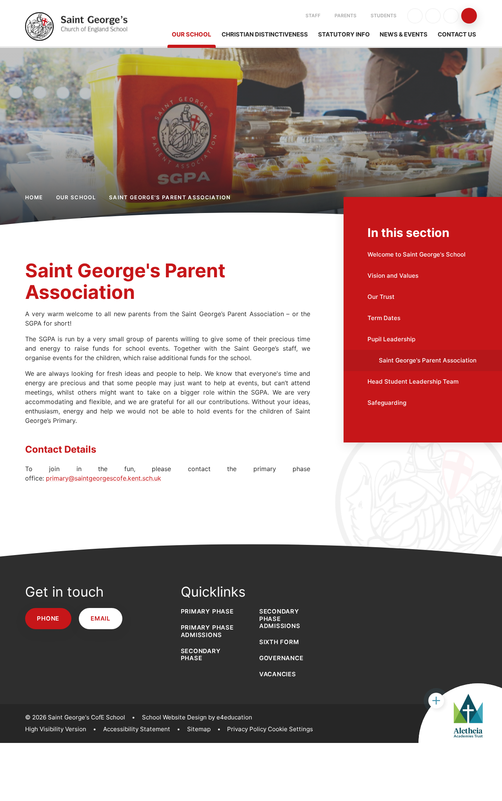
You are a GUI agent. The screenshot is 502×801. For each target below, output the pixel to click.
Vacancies (277, 674)
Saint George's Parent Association (170, 197)
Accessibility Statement (136, 729)
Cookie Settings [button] (290, 729)
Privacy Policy (246, 729)
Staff (313, 15)
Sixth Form (279, 642)
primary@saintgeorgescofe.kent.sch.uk (103, 478)
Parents (345, 15)
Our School (76, 197)
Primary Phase (207, 611)
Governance (281, 658)
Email (101, 618)
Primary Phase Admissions (207, 631)
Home (34, 197)
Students (384, 15)
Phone (48, 618)
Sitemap (199, 729)
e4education (234, 717)
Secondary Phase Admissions (279, 618)
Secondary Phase (201, 654)
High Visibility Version (55, 729)
